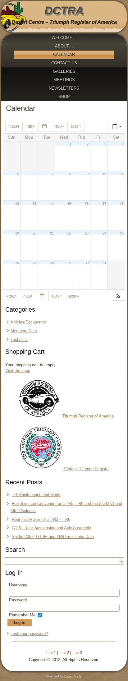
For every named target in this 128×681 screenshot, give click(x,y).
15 (69, 203)
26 (17, 263)
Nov (58, 126)
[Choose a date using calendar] (44, 126)
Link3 (77, 652)
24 (104, 233)
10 (104, 174)
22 (69, 233)
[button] (118, 296)
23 (87, 233)
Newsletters (64, 88)
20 (34, 233)
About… (64, 46)
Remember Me (22, 615)
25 (122, 233)
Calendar (64, 54)
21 (52, 233)
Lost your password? (29, 633)
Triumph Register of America (87, 416)
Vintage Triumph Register (86, 468)
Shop (64, 96)
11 (122, 174)
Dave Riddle (73, 676)
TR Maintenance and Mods (36, 494)
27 (34, 263)
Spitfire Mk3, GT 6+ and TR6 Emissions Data (53, 536)
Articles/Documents (28, 322)
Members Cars (24, 330)
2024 (15, 126)
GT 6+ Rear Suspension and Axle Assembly (51, 528)
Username (18, 585)
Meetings (64, 79)
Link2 (64, 652)
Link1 (51, 652)
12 (17, 203)
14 (52, 203)
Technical (19, 339)
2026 (75, 126)
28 (52, 263)
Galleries (64, 71)
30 (87, 263)
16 (87, 203)
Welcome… (64, 37)
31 (104, 263)
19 (17, 233)
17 (104, 203)
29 (69, 263)
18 (122, 203)
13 (34, 203)
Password (18, 600)
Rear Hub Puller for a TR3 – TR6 (41, 519)
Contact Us (64, 63)
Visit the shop (17, 370)
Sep (31, 126)
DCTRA (64, 10)
